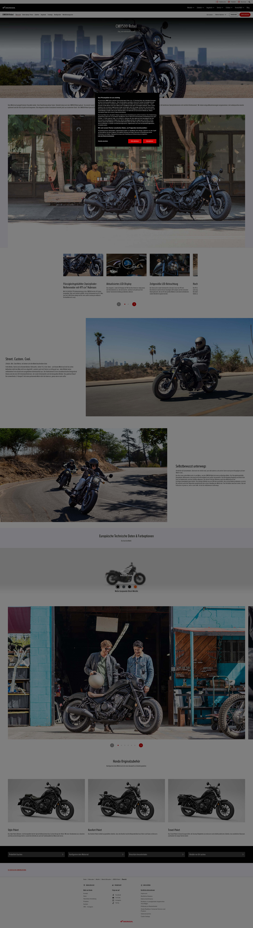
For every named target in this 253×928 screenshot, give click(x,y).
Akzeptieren (149, 141)
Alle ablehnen (135, 141)
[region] (127, 120)
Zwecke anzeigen (103, 141)
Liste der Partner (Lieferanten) (106, 136)
